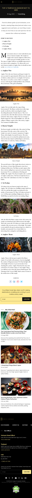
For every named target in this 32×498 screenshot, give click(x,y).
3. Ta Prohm (5, 46)
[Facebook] (6, 478)
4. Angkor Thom (6, 49)
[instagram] (19, 478)
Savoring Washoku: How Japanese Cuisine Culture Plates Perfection (14, 398)
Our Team (25, 425)
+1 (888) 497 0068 (5, 461)
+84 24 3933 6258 (5, 439)
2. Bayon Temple (6, 44)
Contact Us (15, 425)
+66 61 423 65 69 (5, 450)
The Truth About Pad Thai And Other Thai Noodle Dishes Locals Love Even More (13, 332)
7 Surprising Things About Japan (11, 365)
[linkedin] (22, 478)
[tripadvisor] (25, 478)
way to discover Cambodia (11, 67)
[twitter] (9, 478)
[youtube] (16, 478)
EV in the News (5, 425)
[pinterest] (12, 478)
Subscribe (27, 299)
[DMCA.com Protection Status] (16, 489)
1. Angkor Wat (6, 41)
